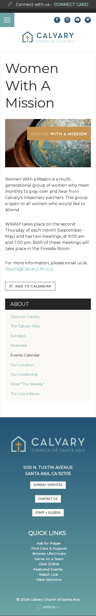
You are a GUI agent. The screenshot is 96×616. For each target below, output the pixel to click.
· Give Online (48, 564)
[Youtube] (77, 20)
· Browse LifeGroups (48, 553)
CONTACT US (47, 499)
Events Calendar (25, 355)
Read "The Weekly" (27, 384)
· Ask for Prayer (48, 543)
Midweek (18, 345)
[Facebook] (57, 20)
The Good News (24, 394)
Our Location (22, 365)
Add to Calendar (32, 286)
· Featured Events (46, 569)
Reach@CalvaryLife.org (29, 269)
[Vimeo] (88, 20)
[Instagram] (67, 20)
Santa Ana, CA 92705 (48, 473)
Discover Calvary (25, 316)
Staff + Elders (48, 512)
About (19, 304)
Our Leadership (24, 374)
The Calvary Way (25, 326)
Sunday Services (48, 485)
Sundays (18, 336)
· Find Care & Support (48, 548)
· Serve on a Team (48, 559)
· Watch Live (47, 574)
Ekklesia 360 (48, 608)
